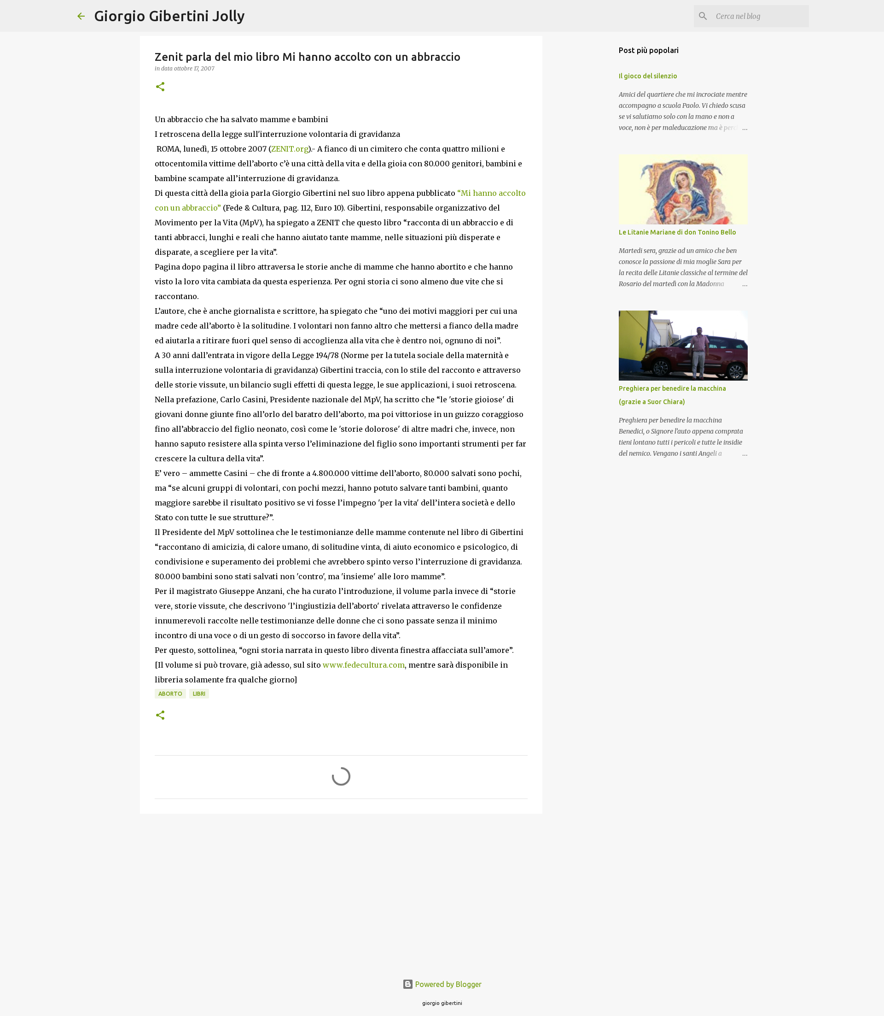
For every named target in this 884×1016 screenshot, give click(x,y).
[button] (160, 87)
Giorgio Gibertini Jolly (169, 15)
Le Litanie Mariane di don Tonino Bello (677, 232)
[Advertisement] (341, 892)
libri (199, 694)
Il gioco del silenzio (648, 76)
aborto (170, 694)
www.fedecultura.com (364, 665)
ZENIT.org (289, 148)
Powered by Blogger (447, 984)
